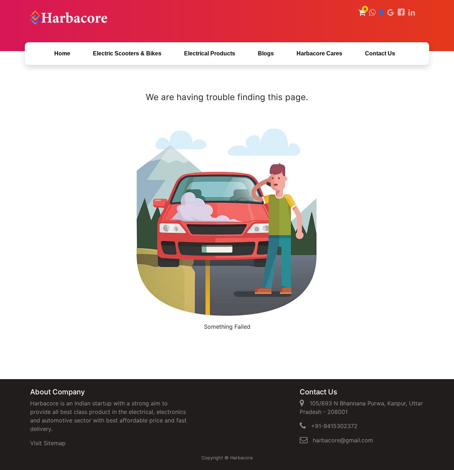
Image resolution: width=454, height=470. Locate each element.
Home (62, 53)
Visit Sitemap (48, 443)
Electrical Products (209, 53)
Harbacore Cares (319, 53)
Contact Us (380, 53)
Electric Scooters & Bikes (127, 53)
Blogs (266, 53)
